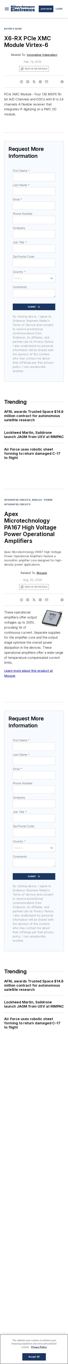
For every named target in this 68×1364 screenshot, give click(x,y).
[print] (62, 81)
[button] (6, 9)
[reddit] (40, 81)
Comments (20, 287)
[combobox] (34, 278)
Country (19, 272)
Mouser (42, 573)
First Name (21, 170)
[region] (34, 1349)
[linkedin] (27, 81)
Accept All (34, 1356)
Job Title (20, 242)
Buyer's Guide (13, 28)
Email (17, 199)
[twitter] (34, 81)
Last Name (21, 185)
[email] (46, 81)
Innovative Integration (42, 55)
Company (19, 228)
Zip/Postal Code (23, 256)
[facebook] (21, 81)
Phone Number (23, 213)
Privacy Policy (39, 1347)
